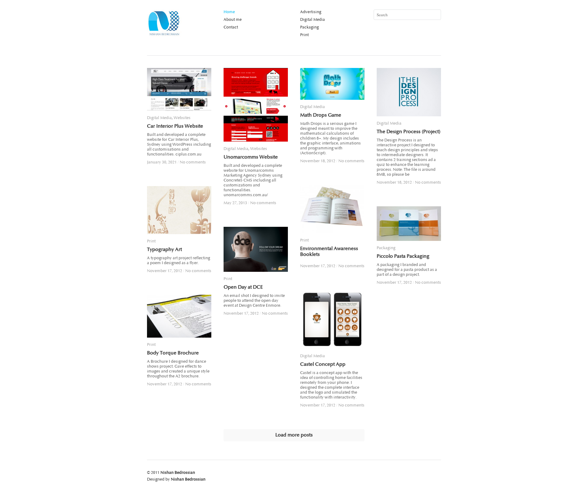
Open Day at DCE (243, 287)
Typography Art (164, 250)
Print (304, 34)
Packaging (309, 27)
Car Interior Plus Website (175, 126)
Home (229, 11)
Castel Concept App (322, 364)
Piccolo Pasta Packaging (403, 256)
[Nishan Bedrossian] (164, 35)
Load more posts (294, 435)
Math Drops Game (320, 115)
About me (233, 19)
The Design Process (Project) (408, 132)
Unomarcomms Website (251, 157)
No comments (193, 162)
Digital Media (312, 19)
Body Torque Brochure (173, 353)
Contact (231, 27)
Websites (182, 117)
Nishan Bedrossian (177, 472)
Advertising (310, 11)
